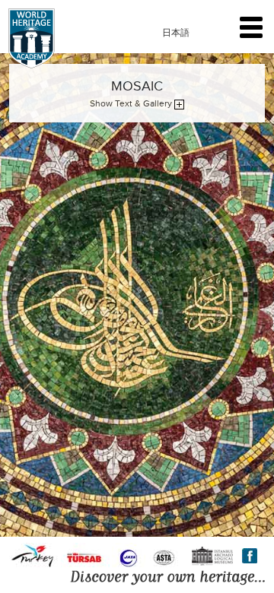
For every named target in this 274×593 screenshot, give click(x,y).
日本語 (176, 32)
